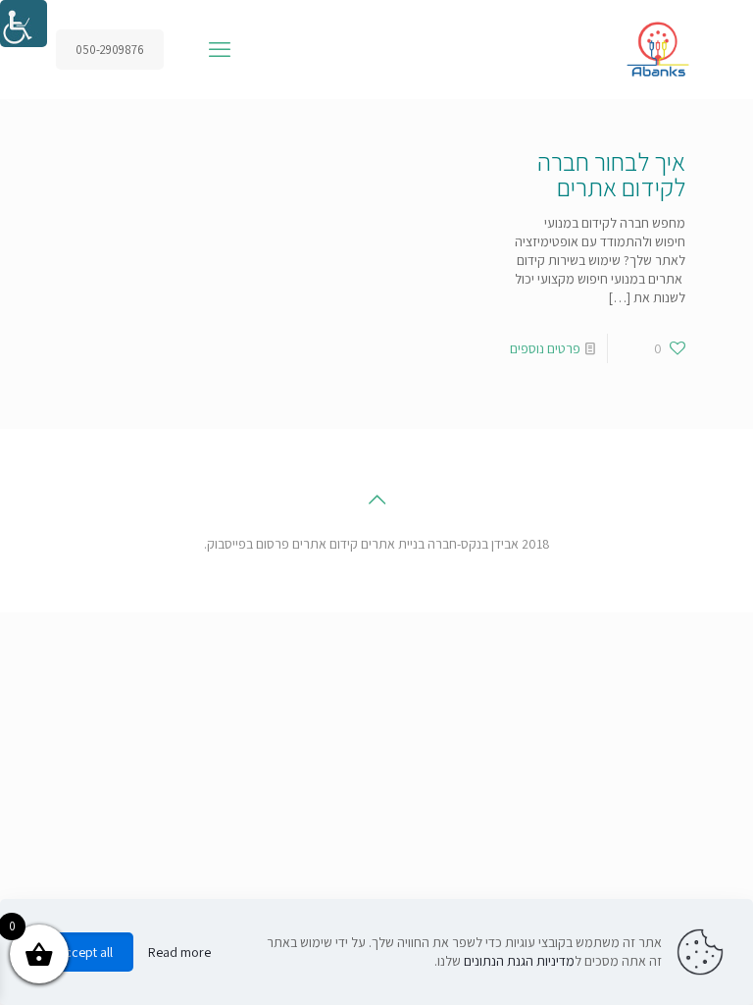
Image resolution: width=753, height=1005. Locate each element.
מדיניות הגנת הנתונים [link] (519, 961)
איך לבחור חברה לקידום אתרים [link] (611, 173)
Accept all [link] (85, 952)
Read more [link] (179, 952)
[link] (23, 23)
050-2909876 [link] (109, 49)
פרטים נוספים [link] (545, 348)
